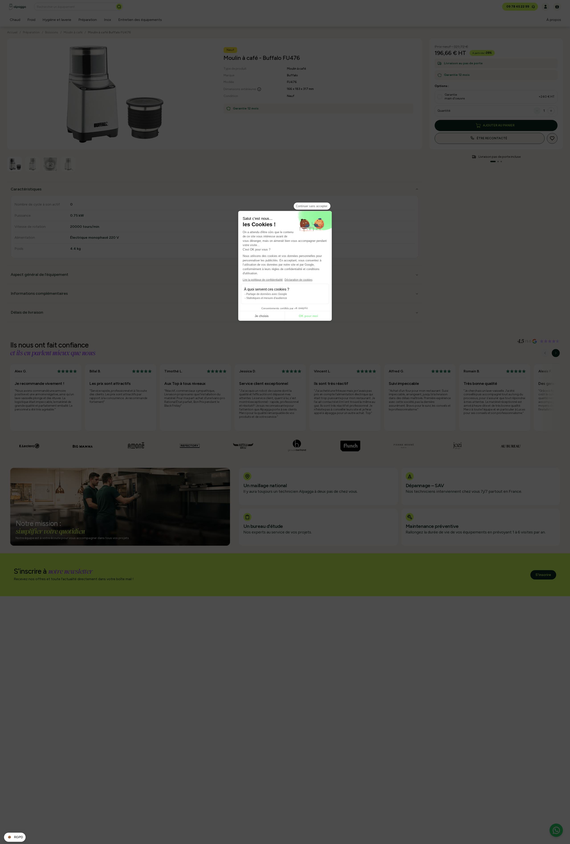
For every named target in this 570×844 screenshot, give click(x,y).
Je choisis (262, 316)
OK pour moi (308, 316)
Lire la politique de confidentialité (263, 279)
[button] (15, 837)
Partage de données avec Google (266, 293)
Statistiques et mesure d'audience (266, 297)
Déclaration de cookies (298, 279)
